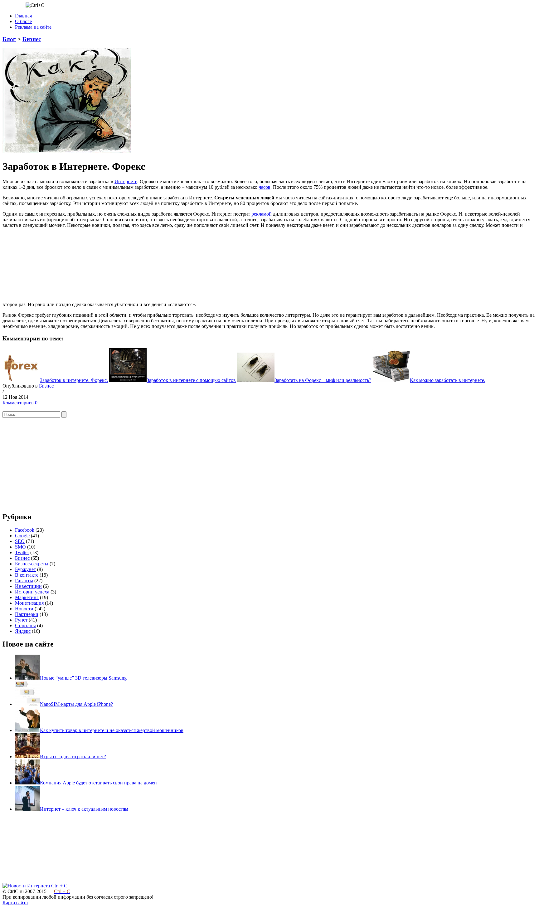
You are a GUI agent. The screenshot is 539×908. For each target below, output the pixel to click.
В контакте (26, 575)
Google (22, 535)
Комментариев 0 (19, 402)
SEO (20, 541)
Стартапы (25, 625)
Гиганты (24, 580)
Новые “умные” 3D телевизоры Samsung (83, 678)
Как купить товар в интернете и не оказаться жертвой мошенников (111, 730)
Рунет (21, 619)
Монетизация (29, 603)
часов (264, 187)
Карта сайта (15, 902)
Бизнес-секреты (31, 563)
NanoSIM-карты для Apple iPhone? (76, 704)
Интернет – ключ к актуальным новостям (84, 809)
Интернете (125, 181)
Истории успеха (32, 591)
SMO (20, 546)
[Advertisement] (244, 267)
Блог (9, 39)
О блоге (23, 21)
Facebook (24, 530)
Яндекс (23, 631)
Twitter (22, 552)
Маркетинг (27, 597)
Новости (24, 608)
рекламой (261, 214)
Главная (23, 15)
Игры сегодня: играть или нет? (73, 756)
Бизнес (31, 39)
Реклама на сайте (33, 27)
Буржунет (25, 569)
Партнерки (26, 614)
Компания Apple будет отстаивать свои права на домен (98, 782)
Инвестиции (28, 586)
